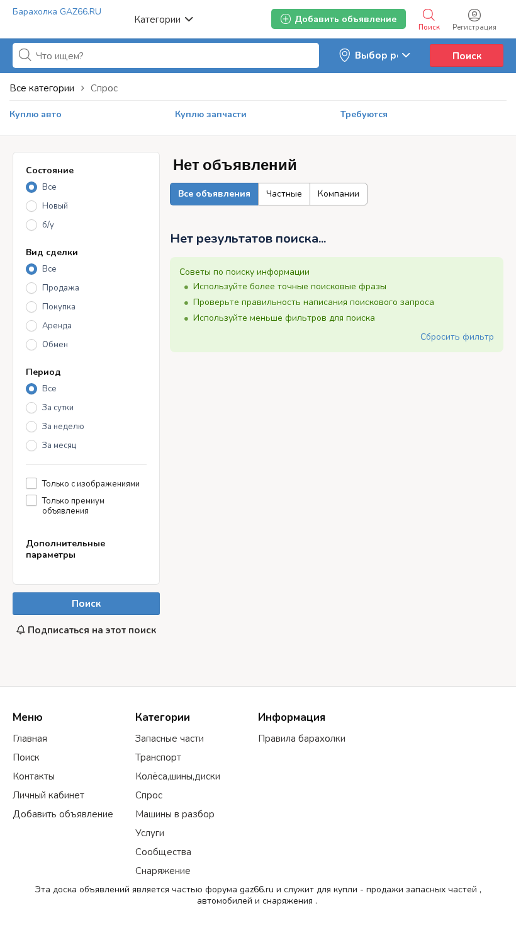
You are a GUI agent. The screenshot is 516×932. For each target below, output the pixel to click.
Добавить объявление (63, 814)
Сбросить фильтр (457, 337)
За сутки (58, 407)
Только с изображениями (91, 483)
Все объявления (214, 194)
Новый (55, 206)
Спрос (148, 795)
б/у (48, 225)
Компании (338, 194)
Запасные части (169, 738)
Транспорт (158, 757)
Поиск (466, 56)
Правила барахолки (301, 738)
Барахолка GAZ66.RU (57, 12)
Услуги (149, 833)
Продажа (60, 288)
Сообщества (163, 852)
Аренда (57, 325)
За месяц (59, 445)
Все (49, 187)
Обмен (55, 344)
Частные (284, 194)
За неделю (63, 426)
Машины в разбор (175, 814)
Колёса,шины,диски (177, 776)
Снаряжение (163, 871)
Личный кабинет (48, 795)
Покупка (59, 307)
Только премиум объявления (73, 505)
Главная (30, 738)
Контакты (34, 776)
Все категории (41, 88)
